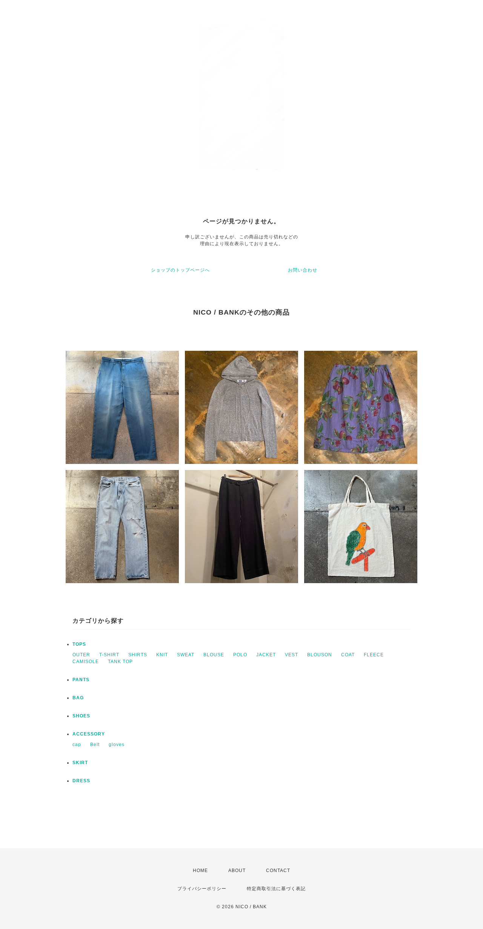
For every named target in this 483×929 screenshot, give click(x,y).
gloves (117, 744)
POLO (240, 654)
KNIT (162, 654)
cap (76, 744)
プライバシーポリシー (201, 888)
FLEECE (374, 654)
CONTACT (278, 870)
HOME (200, 870)
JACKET (266, 654)
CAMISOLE (85, 661)
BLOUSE (213, 654)
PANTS (80, 679)
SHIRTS (137, 654)
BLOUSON (319, 654)
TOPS (79, 644)
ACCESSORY (88, 734)
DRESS (81, 780)
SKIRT (80, 762)
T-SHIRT (109, 654)
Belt (95, 744)
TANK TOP (120, 661)
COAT (348, 654)
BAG (78, 697)
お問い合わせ (302, 270)
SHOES (81, 716)
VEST (291, 654)
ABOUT (237, 870)
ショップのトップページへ (180, 270)
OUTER (81, 654)
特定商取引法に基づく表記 (276, 888)
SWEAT (185, 654)
